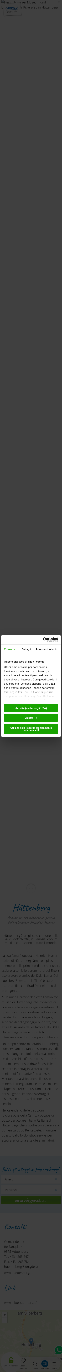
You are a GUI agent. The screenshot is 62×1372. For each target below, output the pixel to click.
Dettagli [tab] (26, 649)
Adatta (29, 717)
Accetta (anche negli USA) (31, 707)
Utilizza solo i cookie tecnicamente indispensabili (31, 729)
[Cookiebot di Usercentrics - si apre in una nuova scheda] (43, 639)
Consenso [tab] (10, 649)
